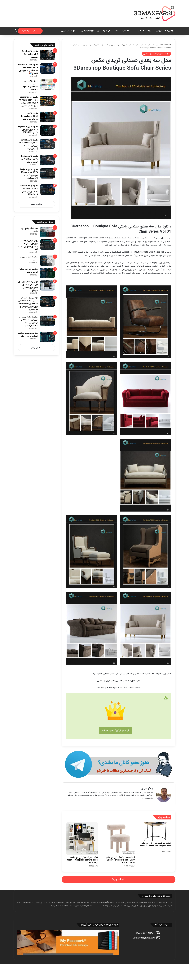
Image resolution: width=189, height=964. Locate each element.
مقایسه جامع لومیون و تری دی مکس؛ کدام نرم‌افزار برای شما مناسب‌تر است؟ (28, 321)
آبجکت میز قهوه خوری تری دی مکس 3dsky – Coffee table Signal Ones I (155, 846)
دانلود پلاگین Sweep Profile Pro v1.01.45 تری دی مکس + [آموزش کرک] (28, 144)
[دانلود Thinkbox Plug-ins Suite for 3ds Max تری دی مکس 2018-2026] (47, 189)
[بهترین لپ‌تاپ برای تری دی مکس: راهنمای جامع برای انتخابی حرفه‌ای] (47, 285)
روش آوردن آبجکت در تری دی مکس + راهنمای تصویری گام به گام (28, 245)
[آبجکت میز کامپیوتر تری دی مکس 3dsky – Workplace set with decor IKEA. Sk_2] (82, 838)
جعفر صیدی (147, 788)
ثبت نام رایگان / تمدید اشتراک (115, 730)
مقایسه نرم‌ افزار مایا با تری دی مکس (29, 271)
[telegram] (118, 764)
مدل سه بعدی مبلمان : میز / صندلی (108, 44)
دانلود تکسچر (102, 30)
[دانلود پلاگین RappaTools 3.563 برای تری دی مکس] (47, 117)
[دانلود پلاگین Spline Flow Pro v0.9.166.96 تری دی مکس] (47, 160)
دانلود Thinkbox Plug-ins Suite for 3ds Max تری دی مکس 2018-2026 (28, 190)
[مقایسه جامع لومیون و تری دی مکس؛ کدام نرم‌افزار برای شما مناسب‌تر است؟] (47, 321)
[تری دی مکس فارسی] (154, 13)
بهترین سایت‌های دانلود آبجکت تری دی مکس (28, 335)
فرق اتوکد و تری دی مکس (29, 230)
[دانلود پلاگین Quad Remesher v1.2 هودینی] (47, 55)
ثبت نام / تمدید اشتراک (30, 30)
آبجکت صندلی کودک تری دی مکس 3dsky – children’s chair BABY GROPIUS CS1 (120, 860)
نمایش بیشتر (36, 347)
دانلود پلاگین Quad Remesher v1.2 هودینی (30, 54)
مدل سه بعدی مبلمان (131, 44)
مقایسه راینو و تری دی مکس (28, 258)
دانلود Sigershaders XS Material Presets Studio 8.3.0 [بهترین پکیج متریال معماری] (28, 101)
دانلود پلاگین (86, 30)
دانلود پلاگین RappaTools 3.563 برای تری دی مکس (29, 116)
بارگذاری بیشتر (36, 204)
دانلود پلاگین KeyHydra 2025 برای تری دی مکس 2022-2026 (28, 129)
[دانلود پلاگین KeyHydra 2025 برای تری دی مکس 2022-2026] (47, 130)
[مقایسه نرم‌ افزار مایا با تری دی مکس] (47, 273)
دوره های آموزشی (163, 30)
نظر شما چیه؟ (118, 879)
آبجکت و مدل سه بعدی (149, 44)
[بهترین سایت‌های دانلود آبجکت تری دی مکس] (47, 337)
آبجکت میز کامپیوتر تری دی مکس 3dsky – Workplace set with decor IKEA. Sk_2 (82, 860)
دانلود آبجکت (121, 30)
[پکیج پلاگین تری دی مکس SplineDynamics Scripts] (47, 84)
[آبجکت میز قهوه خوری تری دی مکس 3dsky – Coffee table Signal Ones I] (155, 831)
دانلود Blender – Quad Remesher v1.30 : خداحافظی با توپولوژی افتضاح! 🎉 (28, 69)
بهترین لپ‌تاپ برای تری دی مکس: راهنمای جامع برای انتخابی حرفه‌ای (28, 286)
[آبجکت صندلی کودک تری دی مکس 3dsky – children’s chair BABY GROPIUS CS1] (118, 838)
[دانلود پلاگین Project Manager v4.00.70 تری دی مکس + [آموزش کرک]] (47, 173)
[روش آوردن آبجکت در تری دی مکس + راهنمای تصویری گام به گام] (47, 244)
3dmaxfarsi (164, 44)
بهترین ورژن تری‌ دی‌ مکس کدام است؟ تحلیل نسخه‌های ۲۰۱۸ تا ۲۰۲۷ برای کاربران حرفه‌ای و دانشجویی (28, 303)
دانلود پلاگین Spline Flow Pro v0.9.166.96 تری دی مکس (28, 159)
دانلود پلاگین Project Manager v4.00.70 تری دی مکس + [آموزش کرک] (29, 174)
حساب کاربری (67, 30)
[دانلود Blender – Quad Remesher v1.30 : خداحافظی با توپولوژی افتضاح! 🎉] (47, 68)
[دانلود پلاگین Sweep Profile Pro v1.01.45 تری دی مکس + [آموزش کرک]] (47, 144)
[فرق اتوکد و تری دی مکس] (47, 232)
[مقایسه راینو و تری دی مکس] (47, 260)
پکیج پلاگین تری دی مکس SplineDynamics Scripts (29, 85)
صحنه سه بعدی (141, 30)
